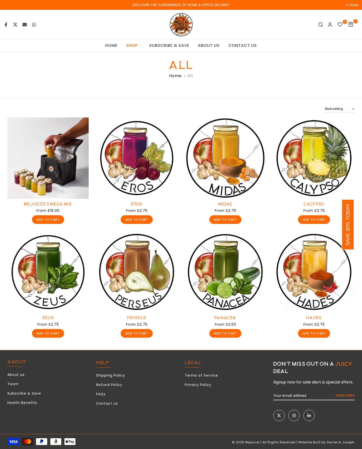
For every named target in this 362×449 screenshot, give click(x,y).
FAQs (101, 394)
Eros (136, 204)
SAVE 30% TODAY (347, 225)
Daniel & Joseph (341, 442)
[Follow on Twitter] (279, 415)
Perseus (137, 318)
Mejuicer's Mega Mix (48, 204)
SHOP (132, 45)
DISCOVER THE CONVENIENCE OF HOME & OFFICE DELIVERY (181, 4)
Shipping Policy (110, 375)
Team (13, 384)
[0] (340, 24)
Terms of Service (201, 375)
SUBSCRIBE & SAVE (169, 45)
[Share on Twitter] (15, 24)
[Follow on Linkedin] (309, 415)
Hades (314, 318)
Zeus (48, 318)
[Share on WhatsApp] (34, 24)
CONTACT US (242, 45)
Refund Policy (109, 384)
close (11, 5)
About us (16, 374)
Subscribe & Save (24, 393)
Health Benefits (22, 402)
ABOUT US (209, 45)
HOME (111, 45)
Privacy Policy (198, 384)
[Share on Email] (24, 24)
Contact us (107, 403)
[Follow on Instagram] (294, 415)
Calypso (314, 204)
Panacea (225, 318)
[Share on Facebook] (6, 24)
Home (175, 76)
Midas (225, 204)
